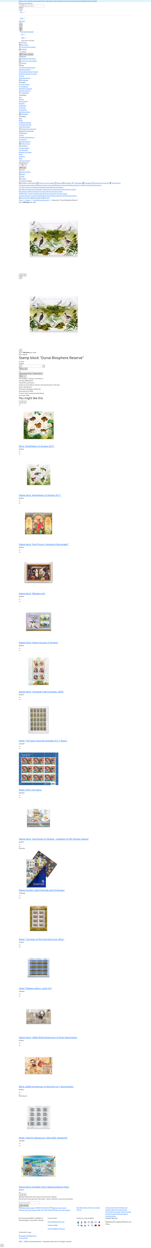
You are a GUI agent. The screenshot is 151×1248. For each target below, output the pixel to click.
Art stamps (96, 1208)
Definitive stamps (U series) (28, 74)
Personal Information (28, 47)
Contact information (112, 1208)
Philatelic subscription (28, 59)
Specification (38, 373)
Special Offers (25, 172)
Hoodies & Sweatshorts (26, 137)
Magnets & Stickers (25, 152)
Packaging (24, 114)
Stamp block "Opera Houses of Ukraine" (38, 642)
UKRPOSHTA (23, 133)
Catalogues (22, 106)
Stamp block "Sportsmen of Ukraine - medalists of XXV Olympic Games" (54, 838)
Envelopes (24, 80)
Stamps (23, 63)
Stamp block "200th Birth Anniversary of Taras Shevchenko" (48, 1037)
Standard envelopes (25, 89)
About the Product (26, 373)
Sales (85, 1208)
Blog (22, 176)
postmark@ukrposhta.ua (56, 1222)
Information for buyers (113, 1212)
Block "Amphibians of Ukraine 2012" (36, 446)
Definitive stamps (24, 70)
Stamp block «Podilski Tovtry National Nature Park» (44, 1186)
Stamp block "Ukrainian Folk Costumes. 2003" (41, 691)
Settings (24, 49)
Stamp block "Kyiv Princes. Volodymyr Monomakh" (44, 544)
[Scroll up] (1, 1245)
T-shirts (21, 135)
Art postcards (23, 150)
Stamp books (23, 101)
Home (21, 200)
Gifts (20, 159)
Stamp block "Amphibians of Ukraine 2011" (40, 495)
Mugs (21, 154)
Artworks (22, 157)
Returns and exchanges (119, 1210)
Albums (21, 99)
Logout (23, 52)
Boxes (21, 121)
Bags (20, 118)
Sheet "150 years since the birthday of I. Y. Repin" (43, 740)
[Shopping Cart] (20, 29)
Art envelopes (23, 87)
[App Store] (32, 1236)
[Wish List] (20, 26)
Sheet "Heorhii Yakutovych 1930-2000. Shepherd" (43, 1137)
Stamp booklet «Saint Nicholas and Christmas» (42, 890)
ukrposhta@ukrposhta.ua (56, 1229)
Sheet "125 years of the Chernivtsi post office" (41, 939)
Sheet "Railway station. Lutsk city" (35, 988)
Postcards (22, 108)
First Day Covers (24, 84)
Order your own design (29, 61)
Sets (20, 97)
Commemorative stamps (27, 68)
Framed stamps (24, 148)
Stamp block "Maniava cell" (32, 593)
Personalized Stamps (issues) (28, 72)
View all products (24, 78)
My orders (24, 45)
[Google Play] (23, 1236)
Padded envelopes (25, 123)
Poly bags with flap (25, 125)
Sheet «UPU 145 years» (30, 789)
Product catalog (27, 54)
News (23, 174)
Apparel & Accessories (28, 129)
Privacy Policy (23, 1238)
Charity (23, 179)
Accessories (23, 110)
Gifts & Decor (25, 144)
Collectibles (25, 93)
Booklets (22, 104)
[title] (20, 23)
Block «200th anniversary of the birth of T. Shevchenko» (46, 1086)
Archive (21, 76)
